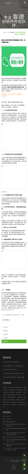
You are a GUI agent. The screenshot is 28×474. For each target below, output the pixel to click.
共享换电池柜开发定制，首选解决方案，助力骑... (14, 373)
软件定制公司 (19, 392)
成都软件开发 (14, 404)
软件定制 (12, 392)
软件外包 (5, 387)
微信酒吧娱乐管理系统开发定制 (10, 369)
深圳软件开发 (20, 390)
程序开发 (23, 399)
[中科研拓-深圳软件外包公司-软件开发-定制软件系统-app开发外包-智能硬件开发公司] (6, 3)
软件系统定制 (11, 399)
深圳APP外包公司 (11, 397)
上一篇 (3, 315)
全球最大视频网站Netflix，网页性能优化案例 (13, 365)
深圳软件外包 (19, 387)
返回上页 (17, 315)
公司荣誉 (5, 338)
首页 (9, 32)
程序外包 (18, 399)
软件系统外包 (20, 397)
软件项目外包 (6, 402)
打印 (13, 315)
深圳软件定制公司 (11, 394)
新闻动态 (12, 32)
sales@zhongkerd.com (11, 421)
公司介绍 (5, 327)
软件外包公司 (11, 387)
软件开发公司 (12, 390)
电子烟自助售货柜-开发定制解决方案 (11, 362)
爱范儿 (6, 191)
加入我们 (5, 334)
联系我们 (5, 330)
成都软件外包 (21, 402)
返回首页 (9, 315)
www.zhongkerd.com (8, 310)
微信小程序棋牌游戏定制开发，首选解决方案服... (14, 377)
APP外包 (19, 394)
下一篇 (22, 315)
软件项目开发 (13, 402)
